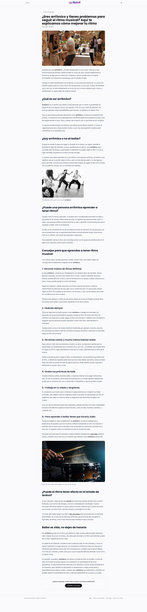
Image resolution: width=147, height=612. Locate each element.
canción (69, 501)
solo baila (93, 434)
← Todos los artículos (48, 12)
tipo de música (75, 514)
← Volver (26, 2)
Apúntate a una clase (73, 585)
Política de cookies (118, 598)
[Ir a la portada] (74, 2)
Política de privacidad (98, 598)
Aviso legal (108, 598)
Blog (90, 598)
